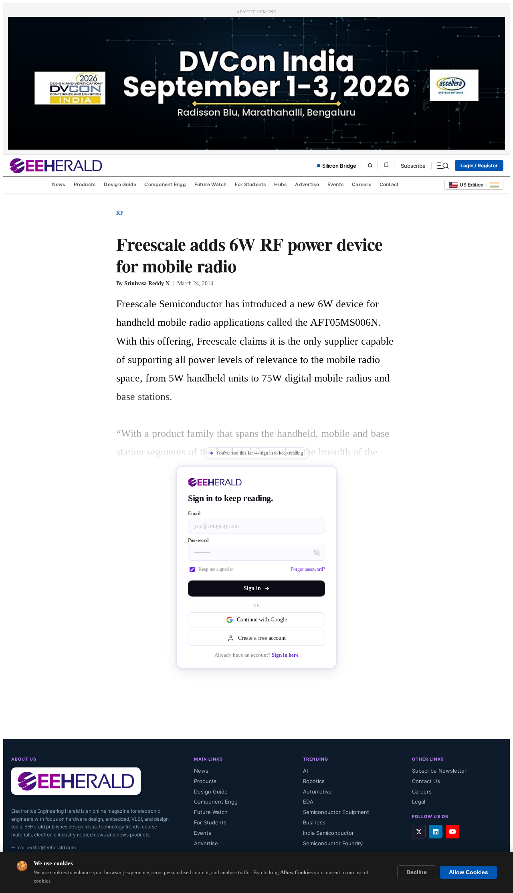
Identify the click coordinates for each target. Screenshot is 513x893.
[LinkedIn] (435, 831)
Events (335, 184)
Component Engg (165, 184)
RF (120, 213)
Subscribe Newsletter (439, 770)
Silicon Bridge (339, 165)
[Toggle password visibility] (316, 553)
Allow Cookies (468, 872)
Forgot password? (308, 569)
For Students (251, 184)
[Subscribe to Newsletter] (370, 165)
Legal (418, 801)
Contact (389, 184)
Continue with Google (262, 620)
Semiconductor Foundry (333, 843)
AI (305, 770)
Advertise (307, 184)
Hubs (280, 184)
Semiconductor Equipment (336, 812)
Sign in (252, 588)
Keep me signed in (216, 569)
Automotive (317, 791)
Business (314, 822)
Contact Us (426, 781)
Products (85, 184)
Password (198, 540)
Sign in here (285, 655)
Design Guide (120, 184)
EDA (308, 801)
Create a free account (262, 638)
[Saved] (386, 165)
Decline (416, 872)
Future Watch (210, 184)
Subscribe (413, 165)
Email (194, 513)
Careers (362, 184)
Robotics (314, 781)
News (59, 184)
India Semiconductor (328, 833)
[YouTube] (452, 831)
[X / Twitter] (419, 831)
